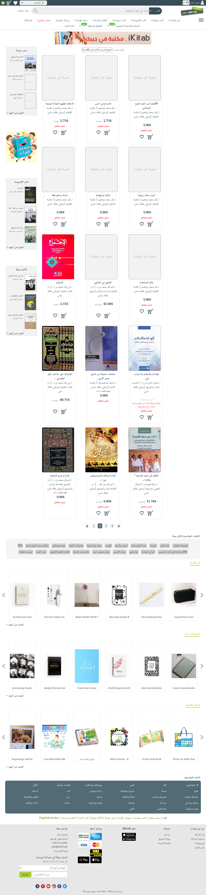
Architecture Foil (22, 617)
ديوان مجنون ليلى (101, 552)
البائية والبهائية (103, 195)
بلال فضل (164, 546)
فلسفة (131, 803)
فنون (132, 785)
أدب (68, 791)
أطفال (35, 785)
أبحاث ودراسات (68, 818)
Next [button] (4, 595)
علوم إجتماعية (95, 803)
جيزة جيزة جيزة (94, 546)
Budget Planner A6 (54, 688)
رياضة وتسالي (191, 803)
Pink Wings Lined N (119, 688)
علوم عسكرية (192, 809)
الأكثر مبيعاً (96, 818)
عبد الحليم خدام (138, 546)
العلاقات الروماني (16, 94)
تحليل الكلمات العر (87, 759)
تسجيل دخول (195, 2)
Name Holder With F (87, 617)
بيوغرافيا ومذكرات (93, 785)
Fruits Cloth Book (151, 759)
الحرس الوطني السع (15, 315)
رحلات (67, 803)
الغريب (108, 546)
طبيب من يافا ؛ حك (16, 208)
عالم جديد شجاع (81, 552)
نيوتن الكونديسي (16, 299)
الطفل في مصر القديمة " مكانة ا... (146, 478)
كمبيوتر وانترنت (158, 797)
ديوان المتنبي (119, 552)
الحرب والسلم (121, 546)
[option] (184, 595)
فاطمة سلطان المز (15, 191)
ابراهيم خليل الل (16, 211)
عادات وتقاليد (31, 803)
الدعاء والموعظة (60, 195)
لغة (164, 785)
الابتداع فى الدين (103, 104)
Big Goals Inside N (119, 617)
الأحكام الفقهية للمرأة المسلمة (60, 104)
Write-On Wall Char (184, 759)
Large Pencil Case (184, 617)
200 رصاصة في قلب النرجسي (172, 552)
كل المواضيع (192, 785)
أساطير (35, 791)
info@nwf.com (60, 847)
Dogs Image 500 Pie (22, 759)
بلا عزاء (20, 188)
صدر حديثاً (110, 818)
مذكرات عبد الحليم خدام (37, 546)
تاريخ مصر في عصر (15, 76)
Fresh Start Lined (86, 688)
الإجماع (59, 283)
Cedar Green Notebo (184, 688)
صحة (163, 791)
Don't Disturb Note (151, 688)
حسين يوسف (17, 79)
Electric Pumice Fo (54, 617)
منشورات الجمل (76, 546)
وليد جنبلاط (17, 279)
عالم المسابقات (146, 283)
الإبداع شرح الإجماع (59, 476)
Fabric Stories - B (119, 759)
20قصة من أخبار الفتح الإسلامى (146, 106)
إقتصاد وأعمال (63, 785)
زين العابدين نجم (16, 60)
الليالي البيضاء (148, 552)
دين (68, 797)
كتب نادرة (84, 818)
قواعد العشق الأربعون (60, 552)
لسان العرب (41, 552)
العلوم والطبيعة (31, 797)
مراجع (99, 797)
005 (20, 546)
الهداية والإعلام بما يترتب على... (146, 376)
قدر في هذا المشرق (16, 276)
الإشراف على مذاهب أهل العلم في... (60, 376)
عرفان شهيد (17, 98)
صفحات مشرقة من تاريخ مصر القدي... (103, 376)
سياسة (163, 803)
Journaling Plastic (22, 688)
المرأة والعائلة (128, 797)
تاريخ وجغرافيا (127, 791)
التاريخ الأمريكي (17, 57)
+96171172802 (60, 843)
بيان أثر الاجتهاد (17, 228)
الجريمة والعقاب (180, 546)
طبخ (196, 791)
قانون (131, 809)
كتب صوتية (140, 818)
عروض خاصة (124, 818)
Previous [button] (202, 595)
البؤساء (153, 546)
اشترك (25, 875)
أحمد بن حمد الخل (15, 231)
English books (48, 818)
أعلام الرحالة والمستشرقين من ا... (103, 478)
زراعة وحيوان (95, 791)
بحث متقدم (154, 818)
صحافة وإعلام (191, 797)
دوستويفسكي (58, 546)
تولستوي (133, 552)
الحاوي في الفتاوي (103, 283)
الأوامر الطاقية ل (16, 296)
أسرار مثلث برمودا (146, 195)
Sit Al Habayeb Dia (151, 617)
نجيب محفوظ (26, 552)
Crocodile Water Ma (54, 759)
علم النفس (161, 809)
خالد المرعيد (17, 318)
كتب (165, 818)
